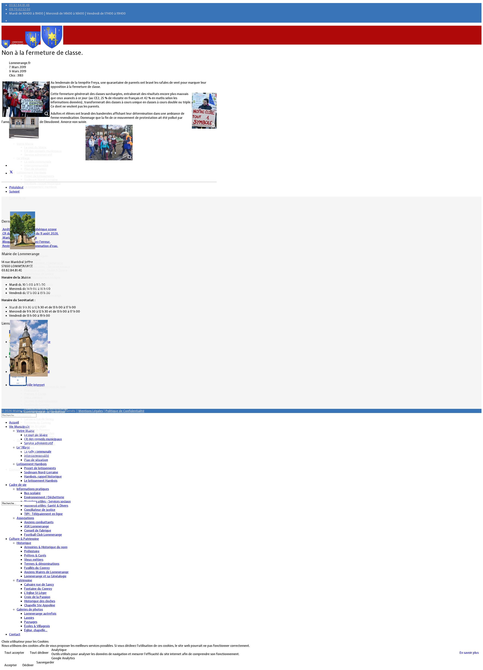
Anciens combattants (38, 284)
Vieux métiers (33, 397)
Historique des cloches (39, 433)
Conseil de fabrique (37, 291)
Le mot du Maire (35, 147)
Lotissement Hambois (31, 172)
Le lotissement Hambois (40, 187)
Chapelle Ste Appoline (39, 437)
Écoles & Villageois (36, 455)
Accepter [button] (10, 665)
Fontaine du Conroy (37, 422)
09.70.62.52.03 (19, 9)
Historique (24, 383)
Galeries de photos (29, 440)
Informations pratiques (32, 256)
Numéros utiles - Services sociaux (47, 266)
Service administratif (38, 154)
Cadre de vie (17, 198)
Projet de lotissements (39, 176)
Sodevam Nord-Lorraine (41, 179)
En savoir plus (469, 653)
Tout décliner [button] (39, 653)
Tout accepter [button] (14, 653)
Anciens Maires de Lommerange (46, 408)
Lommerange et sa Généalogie (44, 412)
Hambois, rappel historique (42, 183)
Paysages (30, 451)
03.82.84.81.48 (19, 5)
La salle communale (37, 162)
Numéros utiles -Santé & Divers (45, 270)
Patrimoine (24, 415)
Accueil (14, 69)
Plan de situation (35, 169)
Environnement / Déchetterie (43, 263)
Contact (14, 469)
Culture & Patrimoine (23, 306)
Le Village (23, 158)
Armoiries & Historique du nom (45, 386)
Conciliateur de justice (39, 274)
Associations (25, 281)
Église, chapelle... (35, 458)
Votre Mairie (25, 144)
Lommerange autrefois (39, 444)
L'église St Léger (35, 426)
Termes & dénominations (41, 401)
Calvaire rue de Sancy (39, 419)
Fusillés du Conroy (36, 404)
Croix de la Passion (37, 429)
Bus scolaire (32, 259)
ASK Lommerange (36, 288)
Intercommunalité (36, 165)
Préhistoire (31, 390)
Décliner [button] (28, 665)
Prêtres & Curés (35, 394)
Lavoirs (29, 447)
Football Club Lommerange (42, 295)
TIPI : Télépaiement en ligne (42, 277)
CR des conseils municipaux (43, 151)
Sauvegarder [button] (45, 662)
